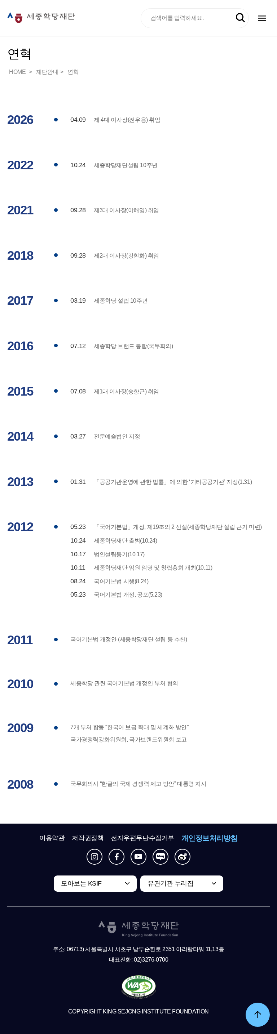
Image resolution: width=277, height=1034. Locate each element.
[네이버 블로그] (160, 857)
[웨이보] (182, 857)
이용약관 (52, 838)
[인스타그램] (94, 857)
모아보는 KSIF (81, 883)
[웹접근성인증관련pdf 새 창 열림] (139, 987)
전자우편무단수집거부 (142, 838)
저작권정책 (88, 838)
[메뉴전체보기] (262, 18)
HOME (18, 72)
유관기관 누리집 (170, 883)
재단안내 (47, 72)
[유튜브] (138, 857)
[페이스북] (116, 857)
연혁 (73, 72)
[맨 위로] (258, 1015)
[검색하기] (240, 18)
